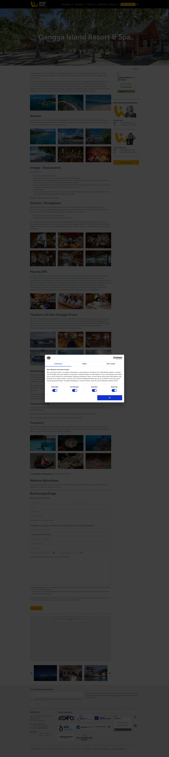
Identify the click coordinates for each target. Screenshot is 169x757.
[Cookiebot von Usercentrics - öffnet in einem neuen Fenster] (114, 358)
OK (110, 397)
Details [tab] (84, 364)
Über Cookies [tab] (111, 364)
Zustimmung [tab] (58, 364)
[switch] (74, 390)
